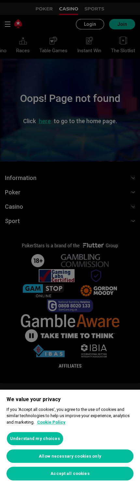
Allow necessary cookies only (70, 456)
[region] (70, 438)
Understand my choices (35, 438)
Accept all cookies (69, 473)
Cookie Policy (51, 422)
